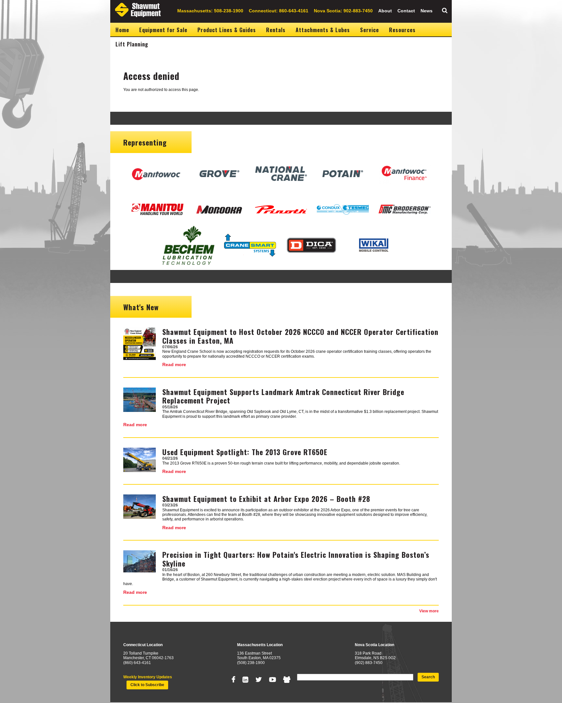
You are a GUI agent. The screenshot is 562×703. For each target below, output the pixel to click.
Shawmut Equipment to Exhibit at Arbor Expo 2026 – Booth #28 (266, 498)
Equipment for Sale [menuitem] (163, 30)
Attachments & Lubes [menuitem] (323, 30)
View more (429, 611)
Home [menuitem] (122, 30)
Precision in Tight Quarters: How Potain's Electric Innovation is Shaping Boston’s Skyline (295, 558)
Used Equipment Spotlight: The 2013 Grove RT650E (245, 452)
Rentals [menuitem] (276, 30)
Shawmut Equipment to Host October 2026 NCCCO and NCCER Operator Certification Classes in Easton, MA (300, 335)
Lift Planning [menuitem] (131, 44)
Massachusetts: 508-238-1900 (210, 10)
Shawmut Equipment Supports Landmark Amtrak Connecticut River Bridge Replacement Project (283, 396)
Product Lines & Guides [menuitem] (226, 30)
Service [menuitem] (369, 30)
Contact (406, 10)
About (385, 10)
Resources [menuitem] (402, 30)
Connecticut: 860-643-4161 (278, 10)
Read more (174, 364)
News (427, 10)
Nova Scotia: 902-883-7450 (343, 10)
